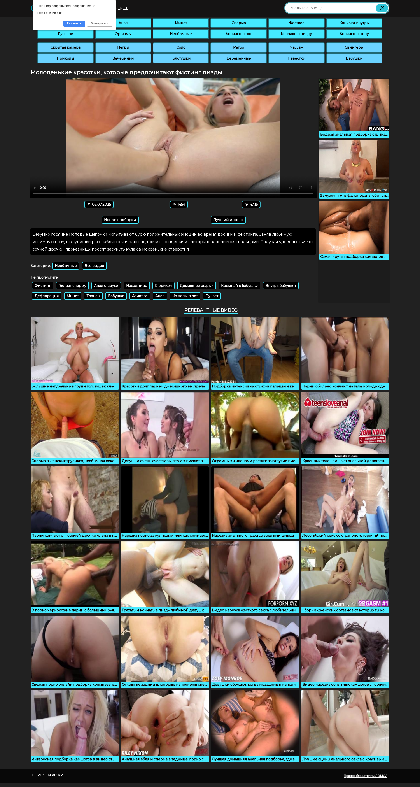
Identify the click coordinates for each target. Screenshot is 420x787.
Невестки (296, 58)
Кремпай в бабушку (239, 286)
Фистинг (43, 286)
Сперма (239, 23)
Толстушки (181, 58)
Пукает (212, 296)
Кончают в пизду (296, 34)
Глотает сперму (72, 286)
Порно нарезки (47, 775)
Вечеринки (123, 58)
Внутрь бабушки (281, 286)
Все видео (94, 266)
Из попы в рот (185, 296)
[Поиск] (382, 8)
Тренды (121, 8)
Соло (181, 47)
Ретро (238, 47)
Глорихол (163, 286)
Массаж (296, 47)
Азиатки (139, 296)
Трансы (93, 296)
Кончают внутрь (354, 23)
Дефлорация (47, 296)
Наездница (136, 286)
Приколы (65, 58)
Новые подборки (120, 220)
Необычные (181, 34)
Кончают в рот (239, 34)
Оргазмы (123, 34)
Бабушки (354, 58)
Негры (123, 47)
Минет (181, 23)
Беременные (239, 58)
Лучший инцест (228, 220)
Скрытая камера (65, 47)
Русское (65, 34)
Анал (123, 23)
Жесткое (296, 23)
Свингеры (354, 47)
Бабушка (116, 296)
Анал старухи (106, 286)
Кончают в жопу (354, 34)
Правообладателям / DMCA (365, 776)
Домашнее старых (196, 286)
